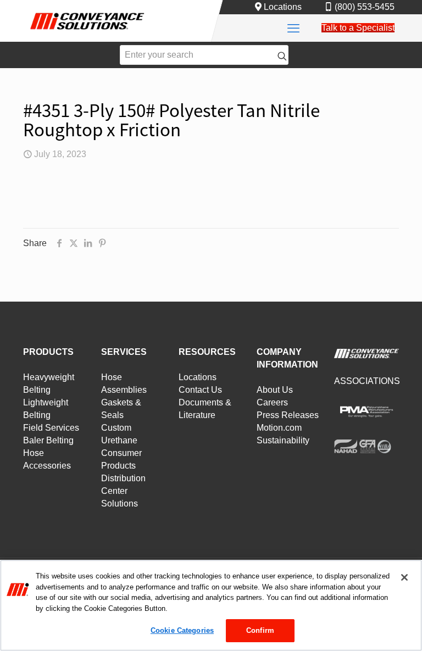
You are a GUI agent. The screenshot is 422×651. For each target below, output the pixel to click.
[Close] (404, 577)
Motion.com (279, 427)
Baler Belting (48, 440)
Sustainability (283, 440)
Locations (283, 7)
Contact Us (200, 389)
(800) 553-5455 (365, 7)
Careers (272, 402)
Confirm (260, 630)
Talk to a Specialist (358, 27)
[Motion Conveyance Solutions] (87, 32)
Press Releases (288, 415)
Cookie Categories (182, 630)
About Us (275, 389)
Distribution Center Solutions (123, 491)
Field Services (51, 427)
